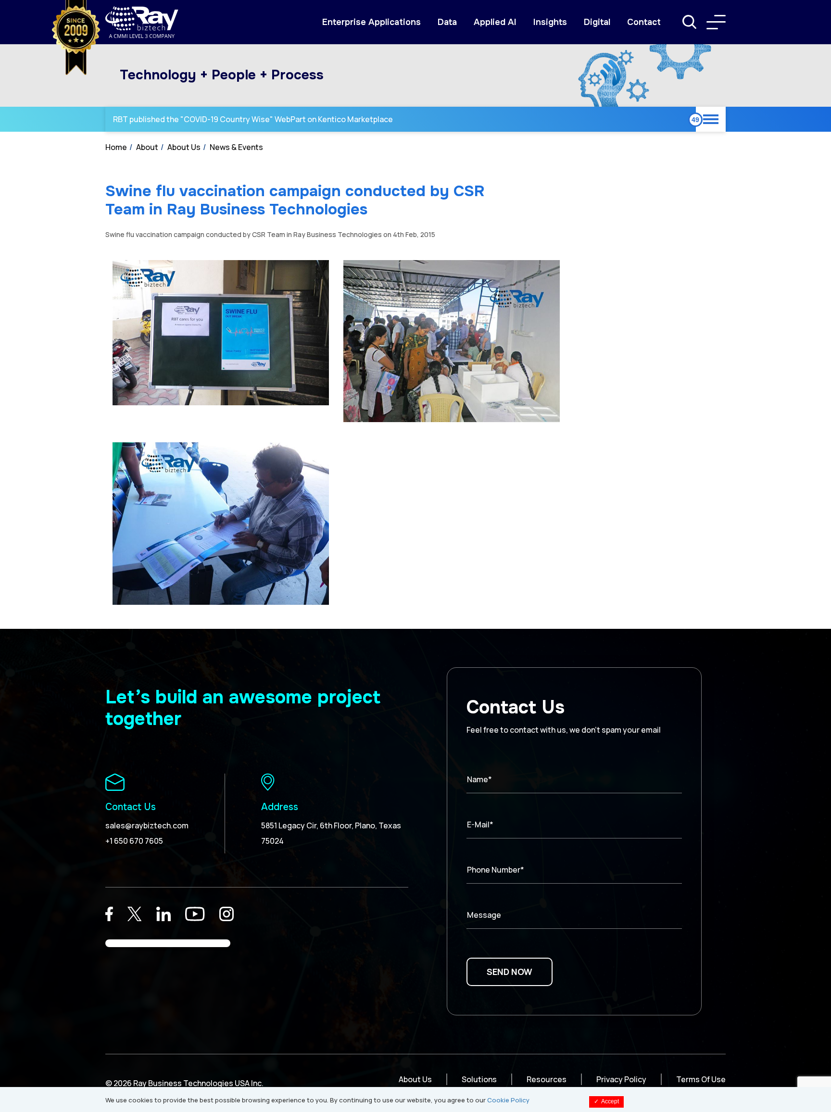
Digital (597, 22)
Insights (550, 22)
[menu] (716, 22)
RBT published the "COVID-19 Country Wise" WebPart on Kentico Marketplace (253, 119)
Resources (547, 1079)
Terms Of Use (701, 1079)
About (147, 147)
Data (447, 22)
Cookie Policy (508, 1100)
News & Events (236, 147)
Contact (644, 22)
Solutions (479, 1079)
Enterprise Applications (371, 22)
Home (116, 147)
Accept (606, 1101)
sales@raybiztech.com (147, 825)
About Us (184, 147)
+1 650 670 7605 (134, 841)
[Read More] (109, 914)
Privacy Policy (621, 1079)
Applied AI (495, 22)
